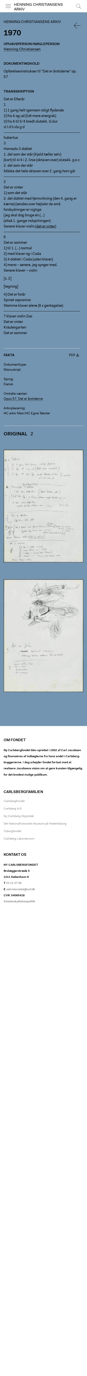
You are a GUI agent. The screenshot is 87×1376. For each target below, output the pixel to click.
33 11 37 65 (14, 883)
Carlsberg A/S (13, 808)
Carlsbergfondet (14, 801)
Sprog (8, 379)
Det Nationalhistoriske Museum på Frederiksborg (35, 823)
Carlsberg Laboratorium (19, 838)
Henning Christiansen (22, 49)
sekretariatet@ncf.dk (20, 889)
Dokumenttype (15, 365)
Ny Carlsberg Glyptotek (19, 816)
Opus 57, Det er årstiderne (23, 399)
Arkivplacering (14, 408)
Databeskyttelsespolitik (19, 901)
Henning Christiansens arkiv (32, 22)
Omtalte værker (15, 394)
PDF (72, 355)
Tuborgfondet (12, 831)
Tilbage (77, 25)
